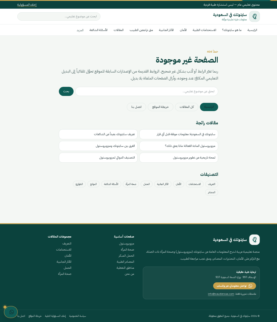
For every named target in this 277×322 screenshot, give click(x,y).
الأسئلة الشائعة (99, 30)
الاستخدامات (195, 184)
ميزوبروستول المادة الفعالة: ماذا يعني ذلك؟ (190, 146)
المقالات (119, 30)
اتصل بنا (136, 107)
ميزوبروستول (126, 243)
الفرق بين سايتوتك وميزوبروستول (115, 146)
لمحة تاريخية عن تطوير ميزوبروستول (194, 157)
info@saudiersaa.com (221, 294)
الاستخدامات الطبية (204, 30)
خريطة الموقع (160, 107)
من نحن (129, 274)
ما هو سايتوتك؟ (232, 30)
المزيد (80, 30)
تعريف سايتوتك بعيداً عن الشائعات (114, 134)
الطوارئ (79, 184)
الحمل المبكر (126, 255)
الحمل (146, 184)
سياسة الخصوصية (77, 316)
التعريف (211, 184)
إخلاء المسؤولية (26, 5)
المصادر (211, 192)
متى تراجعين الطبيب (141, 30)
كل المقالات (187, 107)
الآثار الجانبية (166, 30)
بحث (66, 91)
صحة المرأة (131, 184)
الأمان (183, 30)
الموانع (93, 184)
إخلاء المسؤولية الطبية (55, 316)
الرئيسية (252, 30)
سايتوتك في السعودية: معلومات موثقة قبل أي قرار (186, 134)
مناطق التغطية (125, 267)
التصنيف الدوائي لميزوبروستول (117, 157)
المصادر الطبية (125, 261)
